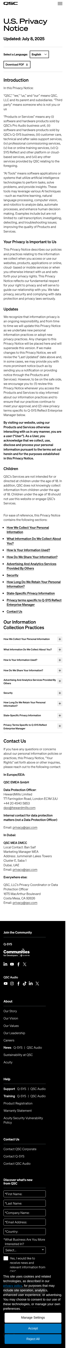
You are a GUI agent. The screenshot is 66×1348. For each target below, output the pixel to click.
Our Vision (11, 1041)
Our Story (10, 1033)
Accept (31, 1328)
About (8, 1024)
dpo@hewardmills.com (20, 830)
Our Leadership (14, 1055)
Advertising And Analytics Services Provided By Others (31, 566)
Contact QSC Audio (17, 1186)
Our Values (11, 1048)
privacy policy (12, 1285)
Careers (9, 1063)
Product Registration (18, 1126)
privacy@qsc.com (25, 850)
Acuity (8, 1084)
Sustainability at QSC (18, 1077)
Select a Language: (16, 54)
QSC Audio (11, 999)
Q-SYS (8, 966)
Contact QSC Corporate (20, 1171)
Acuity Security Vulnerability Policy (24, 1142)
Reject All (31, 1339)
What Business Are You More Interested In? (24, 1264)
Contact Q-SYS (14, 1179)
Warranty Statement (18, 1133)
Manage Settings (31, 1317)
